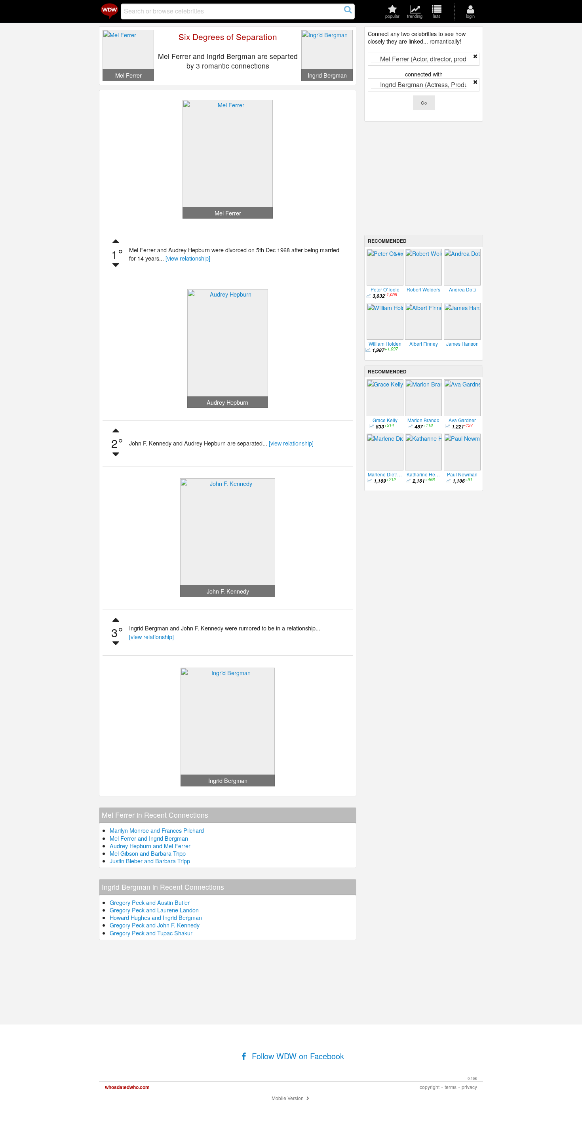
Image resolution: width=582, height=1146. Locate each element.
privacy (469, 1086)
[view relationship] (187, 258)
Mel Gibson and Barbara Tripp (148, 853)
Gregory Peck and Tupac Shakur (151, 933)
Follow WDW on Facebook (296, 1056)
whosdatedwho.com (127, 1087)
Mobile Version (288, 1098)
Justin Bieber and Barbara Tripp (150, 861)
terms (450, 1086)
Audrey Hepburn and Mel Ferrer (150, 845)
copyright (429, 1086)
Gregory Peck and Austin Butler (150, 902)
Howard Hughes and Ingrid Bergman (156, 917)
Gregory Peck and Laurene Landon (154, 910)
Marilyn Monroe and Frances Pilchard (157, 830)
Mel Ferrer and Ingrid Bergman (149, 838)
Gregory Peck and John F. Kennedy (155, 925)
